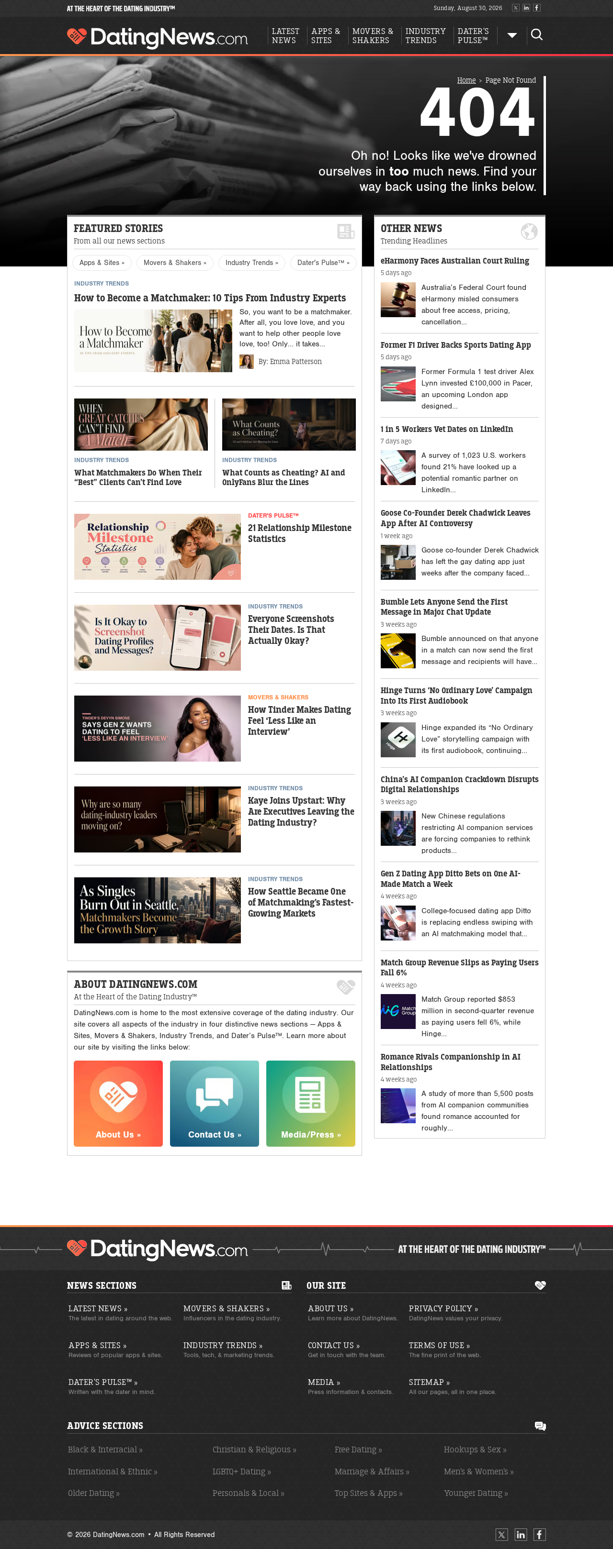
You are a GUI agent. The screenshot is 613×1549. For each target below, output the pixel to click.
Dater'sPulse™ (473, 36)
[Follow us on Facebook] (537, 8)
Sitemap (429, 1382)
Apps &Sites (326, 36)
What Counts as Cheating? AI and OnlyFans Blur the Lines (283, 478)
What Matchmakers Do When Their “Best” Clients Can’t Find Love (138, 478)
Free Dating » (358, 1449)
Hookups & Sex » (475, 1449)
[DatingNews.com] (157, 1250)
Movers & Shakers (226, 1308)
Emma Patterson (296, 361)
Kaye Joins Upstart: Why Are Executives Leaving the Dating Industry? (301, 812)
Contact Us (334, 1345)
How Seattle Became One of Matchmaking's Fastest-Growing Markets (301, 903)
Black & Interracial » (105, 1449)
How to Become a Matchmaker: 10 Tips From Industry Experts (210, 298)
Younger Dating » (476, 1493)
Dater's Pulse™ (102, 1382)
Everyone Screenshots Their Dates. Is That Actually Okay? (291, 630)
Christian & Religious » (254, 1449)
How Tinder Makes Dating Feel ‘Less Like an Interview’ (299, 721)
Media (324, 1382)
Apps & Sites (97, 1345)
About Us (330, 1308)
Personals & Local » (248, 1493)
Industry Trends (223, 1345)
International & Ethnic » (113, 1471)
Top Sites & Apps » (369, 1493)
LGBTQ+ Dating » (242, 1471)
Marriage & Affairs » (372, 1471)
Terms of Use (439, 1345)
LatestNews (285, 36)
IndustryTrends (426, 36)
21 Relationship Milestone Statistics (300, 533)
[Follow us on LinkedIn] (526, 8)
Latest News (98, 1308)
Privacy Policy (443, 1308)
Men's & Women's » (479, 1471)
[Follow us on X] (516, 8)
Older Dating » (94, 1493)
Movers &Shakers (373, 36)
